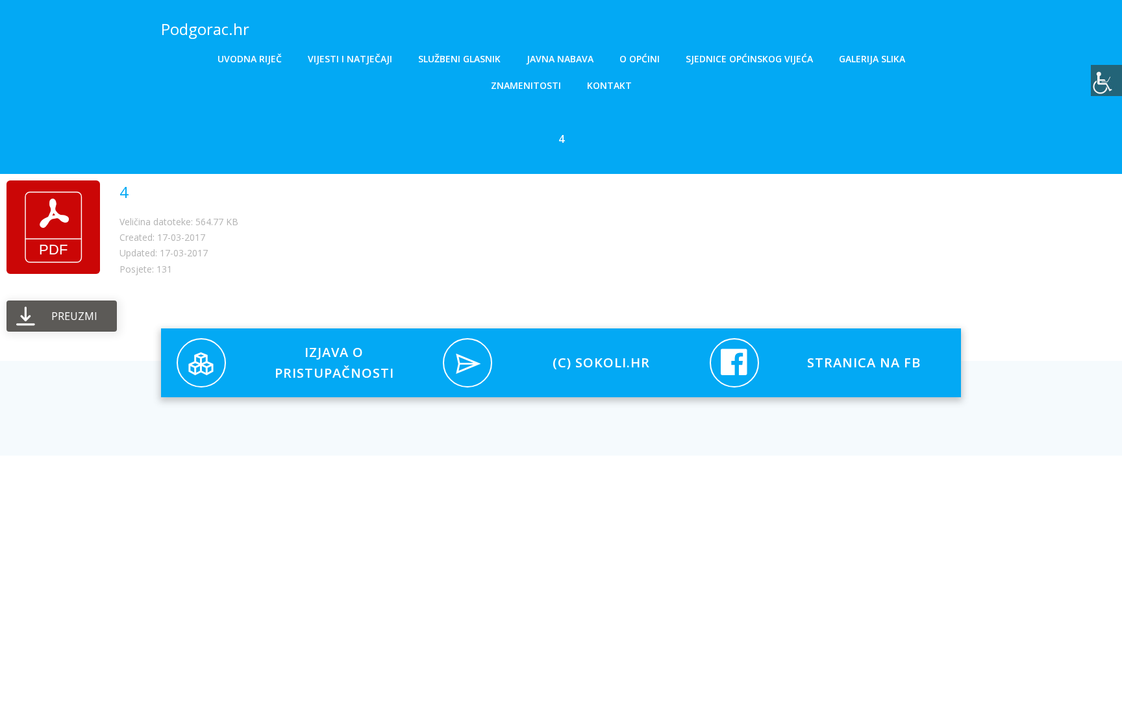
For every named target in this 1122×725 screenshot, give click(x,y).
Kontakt (609, 85)
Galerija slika (872, 59)
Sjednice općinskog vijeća (749, 59)
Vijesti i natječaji (350, 59)
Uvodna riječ (250, 59)
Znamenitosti (526, 85)
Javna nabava (560, 59)
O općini (639, 59)
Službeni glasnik (459, 59)
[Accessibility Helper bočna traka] (1106, 80)
